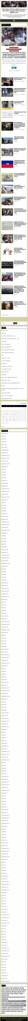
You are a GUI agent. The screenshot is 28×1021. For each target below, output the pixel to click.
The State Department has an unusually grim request (19, 175)
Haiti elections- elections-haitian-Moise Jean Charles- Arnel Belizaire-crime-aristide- (13, 1005)
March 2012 (4, 906)
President (4, 1011)
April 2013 (3, 870)
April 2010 (3, 970)
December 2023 (5, 522)
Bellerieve (22, 988)
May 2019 (3, 674)
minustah (8, 1009)
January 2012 (4, 912)
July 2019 (3, 668)
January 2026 (4, 452)
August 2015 (4, 793)
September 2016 (5, 759)
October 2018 (4, 693)
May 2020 (3, 641)
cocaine (3, 991)
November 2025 (5, 458)
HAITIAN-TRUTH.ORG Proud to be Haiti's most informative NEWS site (14, 10)
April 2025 (3, 477)
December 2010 (5, 948)
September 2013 (5, 856)
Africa (3, 988)
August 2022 (4, 566)
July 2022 (3, 569)
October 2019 (4, 660)
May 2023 (3, 541)
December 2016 (5, 751)
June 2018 (3, 704)
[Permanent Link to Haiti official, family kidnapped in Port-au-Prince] (7, 140)
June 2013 (3, 865)
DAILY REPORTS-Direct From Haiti (14, 49)
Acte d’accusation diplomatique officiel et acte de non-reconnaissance (20, 250)
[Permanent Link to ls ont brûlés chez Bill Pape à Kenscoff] (7, 105)
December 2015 (5, 782)
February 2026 (4, 450)
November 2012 (5, 884)
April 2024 (3, 510)
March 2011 (4, 939)
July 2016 (3, 762)
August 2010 (4, 959)
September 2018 (5, 696)
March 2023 (4, 546)
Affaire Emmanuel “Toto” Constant (20, 112)
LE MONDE (4, 363)
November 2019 (5, 657)
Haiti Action (4, 341)
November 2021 (5, 591)
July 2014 (3, 829)
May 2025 (3, 475)
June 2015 (3, 798)
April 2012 (3, 903)
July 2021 (3, 602)
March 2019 (4, 679)
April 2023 (3, 544)
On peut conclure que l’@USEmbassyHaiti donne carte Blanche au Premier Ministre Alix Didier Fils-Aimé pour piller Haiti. (20, 289)
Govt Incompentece (14, 50)
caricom (12, 990)
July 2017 (3, 732)
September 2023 (5, 530)
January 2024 (4, 519)
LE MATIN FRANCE (5, 360)
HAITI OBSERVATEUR (6, 347)
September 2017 (5, 726)
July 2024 (3, 502)
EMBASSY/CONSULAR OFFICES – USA (10, 338)
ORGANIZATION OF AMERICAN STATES (10, 383)
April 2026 (3, 444)
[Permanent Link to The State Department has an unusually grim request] (7, 177)
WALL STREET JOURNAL (7, 395)
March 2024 (4, 513)
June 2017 (3, 735)
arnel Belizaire (16, 988)
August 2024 (4, 499)
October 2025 (4, 461)
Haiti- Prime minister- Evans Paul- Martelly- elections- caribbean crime (12, 1001)
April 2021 (3, 610)
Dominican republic (5, 993)
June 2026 (3, 439)
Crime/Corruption (14, 47)
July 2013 (3, 862)
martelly (3, 1009)
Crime (23, 991)
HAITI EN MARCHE (5, 344)
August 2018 (4, 699)
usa (22, 1011)
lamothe (9, 1007)
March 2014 (4, 840)
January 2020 (4, 652)
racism (18, 1011)
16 (3, 417)
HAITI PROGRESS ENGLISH (7, 349)
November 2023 (5, 524)
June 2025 (3, 472)
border (3, 990)
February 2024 (4, 516)
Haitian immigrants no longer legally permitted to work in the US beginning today (20, 237)
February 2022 (4, 582)
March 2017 (4, 743)
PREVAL (3, 385)
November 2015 (5, 784)
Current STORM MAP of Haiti (8, 336)
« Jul (2, 426)
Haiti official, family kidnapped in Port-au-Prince (19, 138)
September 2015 (5, 790)
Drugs (11, 993)
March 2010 (4, 972)
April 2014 (3, 837)
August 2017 (4, 729)
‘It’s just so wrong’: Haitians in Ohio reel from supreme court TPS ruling (20, 303)
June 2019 (3, 671)
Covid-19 (19, 991)
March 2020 (4, 646)
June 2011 (3, 931)
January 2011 (4, 945)
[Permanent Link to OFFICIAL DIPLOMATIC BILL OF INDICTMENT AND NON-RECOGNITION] (7, 265)
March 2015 (4, 807)
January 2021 (4, 618)
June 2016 (3, 765)
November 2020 (5, 624)
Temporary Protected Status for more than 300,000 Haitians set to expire (19, 162)
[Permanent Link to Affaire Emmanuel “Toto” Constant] (7, 114)
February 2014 (4, 842)
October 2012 (4, 887)
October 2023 (4, 527)
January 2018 (4, 715)
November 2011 (5, 917)
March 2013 (4, 873)
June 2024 (3, 505)
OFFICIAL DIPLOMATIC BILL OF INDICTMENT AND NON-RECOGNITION (20, 262)
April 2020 (3, 643)
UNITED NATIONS (5, 393)
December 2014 (5, 815)
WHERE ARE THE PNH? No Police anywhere (20, 78)
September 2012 (5, 889)
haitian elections (9, 1003)
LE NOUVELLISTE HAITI (7, 366)
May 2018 (3, 707)
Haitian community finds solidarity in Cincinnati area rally (20, 150)
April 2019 (3, 676)
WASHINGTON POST (6, 398)
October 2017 (4, 724)
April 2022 (3, 577)
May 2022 (3, 574)
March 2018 (4, 710)
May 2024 (3, 508)
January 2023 (4, 552)
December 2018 (5, 688)
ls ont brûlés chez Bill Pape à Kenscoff (19, 102)
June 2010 (3, 964)
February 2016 (4, 776)
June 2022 (3, 571)
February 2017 (4, 746)
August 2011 (4, 925)
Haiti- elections (5, 999)
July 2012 (3, 895)
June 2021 (3, 605)
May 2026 (3, 441)
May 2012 (3, 901)
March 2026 (4, 447)
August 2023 (4, 533)
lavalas (21, 1007)
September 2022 (5, 563)
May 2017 (3, 737)
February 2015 (4, 809)
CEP (19, 990)
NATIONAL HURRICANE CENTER (9, 377)
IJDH (2, 355)
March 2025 (4, 480)
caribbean (8, 990)
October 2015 (4, 787)
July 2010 (3, 961)
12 (14, 414)
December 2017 (5, 718)
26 (14, 419)
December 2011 (5, 914)
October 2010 (4, 953)
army (11, 988)
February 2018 (4, 712)
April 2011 (3, 937)
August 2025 (4, 466)
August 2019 (4, 665)
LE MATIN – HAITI (5, 358)
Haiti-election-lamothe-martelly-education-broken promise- (13, 997)
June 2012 (3, 898)
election (21, 993)
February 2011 (4, 942)
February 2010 (4, 975)
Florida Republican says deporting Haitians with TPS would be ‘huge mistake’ (20, 275)
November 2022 (5, 558)
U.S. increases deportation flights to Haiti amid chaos (19, 187)
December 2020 (5, 621)
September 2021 (5, 596)
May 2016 (3, 768)
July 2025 (3, 469)
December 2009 (5, 981)
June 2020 (3, 638)
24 (6, 419)
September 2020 (5, 629)
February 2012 (4, 909)
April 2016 (3, 771)
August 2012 (4, 892)
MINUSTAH (4, 374)
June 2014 (3, 831)
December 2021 (5, 588)
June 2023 (3, 538)
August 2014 (4, 826)
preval (8, 1011)
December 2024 (5, 488)
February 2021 (4, 616)
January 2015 (4, 812)
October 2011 (4, 920)
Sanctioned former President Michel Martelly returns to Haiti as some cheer (20, 210)
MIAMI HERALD (5, 372)
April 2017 (3, 740)
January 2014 (4, 845)
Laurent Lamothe (15, 1007)
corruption (14, 991)
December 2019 (5, 654)
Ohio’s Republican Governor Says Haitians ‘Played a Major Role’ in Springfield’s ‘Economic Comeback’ (19, 125)
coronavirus (8, 991)
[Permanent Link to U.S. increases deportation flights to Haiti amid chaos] (7, 189)
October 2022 (4, 560)
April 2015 (3, 804)
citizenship (23, 990)
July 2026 (3, 436)
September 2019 (5, 663)
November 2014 (5, 818)
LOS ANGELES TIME (6, 369)
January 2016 (4, 779)
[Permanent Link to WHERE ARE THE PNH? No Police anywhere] (7, 81)
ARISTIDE (3, 333)
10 (6, 414)
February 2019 (4, 682)
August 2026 (4, 433)
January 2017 (4, 748)
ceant (16, 990)
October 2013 (4, 854)
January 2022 (4, 585)
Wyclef (3, 1013)
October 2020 (4, 627)
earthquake (16, 993)
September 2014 (5, 823)
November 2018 (5, 690)
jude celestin (4, 1007)
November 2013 (5, 851)
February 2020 (4, 649)
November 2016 (5, 754)
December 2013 (5, 848)
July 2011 (3, 928)
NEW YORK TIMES (5, 380)
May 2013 (3, 867)
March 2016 (4, 773)
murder (12, 1009)
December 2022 (5, 555)
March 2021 (4, 613)
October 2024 (4, 494)
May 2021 (3, 607)
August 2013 (4, 859)
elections (3, 995)
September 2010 (5, 956)
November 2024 (5, 491)
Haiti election (22, 1003)
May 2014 (3, 834)
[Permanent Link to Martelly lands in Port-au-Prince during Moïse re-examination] (7, 200)
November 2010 (5, 950)
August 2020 (4, 632)
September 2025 (5, 463)
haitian (3, 1003)
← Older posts (4, 315)
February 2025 (4, 483)
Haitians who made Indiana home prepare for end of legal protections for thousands (20, 224)
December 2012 (5, 881)
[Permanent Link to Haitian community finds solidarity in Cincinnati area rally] (7, 152)
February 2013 (4, 876)
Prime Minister (13, 1011)
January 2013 (4, 878)
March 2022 (4, 580)
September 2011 (5, 923)
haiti (7, 995)
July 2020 (3, 635)
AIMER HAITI (4, 330)
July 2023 (3, 535)
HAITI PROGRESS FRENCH (7, 352)
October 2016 (4, 757)
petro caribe (23, 1009)
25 (10, 419)
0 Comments (16, 70)
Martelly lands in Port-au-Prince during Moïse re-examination (20, 198)
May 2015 (3, 801)
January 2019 (4, 685)
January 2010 (4, 978)
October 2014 (4, 820)
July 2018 (3, 701)
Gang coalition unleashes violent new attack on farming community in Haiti (20, 90)
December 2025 (5, 455)
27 (17, 419)
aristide (6, 988)
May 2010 (3, 967)
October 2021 (4, 593)
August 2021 (4, 599)
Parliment (17, 1009)
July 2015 (3, 795)
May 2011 (3, 934)
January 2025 (4, 486)
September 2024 (5, 497)
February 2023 (4, 549)
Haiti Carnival (16, 1003)
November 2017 (5, 721)
